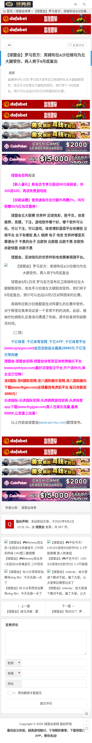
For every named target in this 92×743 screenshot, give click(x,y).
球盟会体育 (23, 11)
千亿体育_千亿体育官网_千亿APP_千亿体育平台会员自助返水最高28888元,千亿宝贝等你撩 (45, 348)
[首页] (86, 713)
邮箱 (14, 673)
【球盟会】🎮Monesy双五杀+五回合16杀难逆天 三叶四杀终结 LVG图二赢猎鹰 (23, 564)
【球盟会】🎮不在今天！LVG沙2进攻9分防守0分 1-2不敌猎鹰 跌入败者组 (67, 564)
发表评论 (78, 45)
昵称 (14, 663)
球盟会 (40, 527)
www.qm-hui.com (53, 422)
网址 (11, 683)
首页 (10, 11)
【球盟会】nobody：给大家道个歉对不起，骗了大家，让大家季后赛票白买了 (67, 593)
